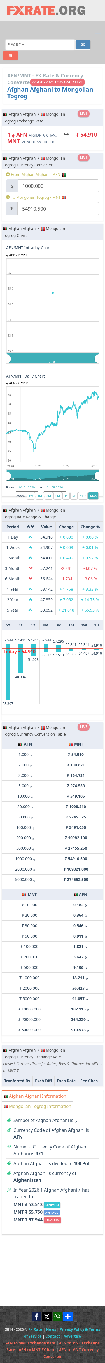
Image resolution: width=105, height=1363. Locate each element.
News (51, 1329)
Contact (52, 1336)
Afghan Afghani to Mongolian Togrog (50, 92)
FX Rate (35, 1329)
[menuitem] (52, 358)
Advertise (72, 1336)
